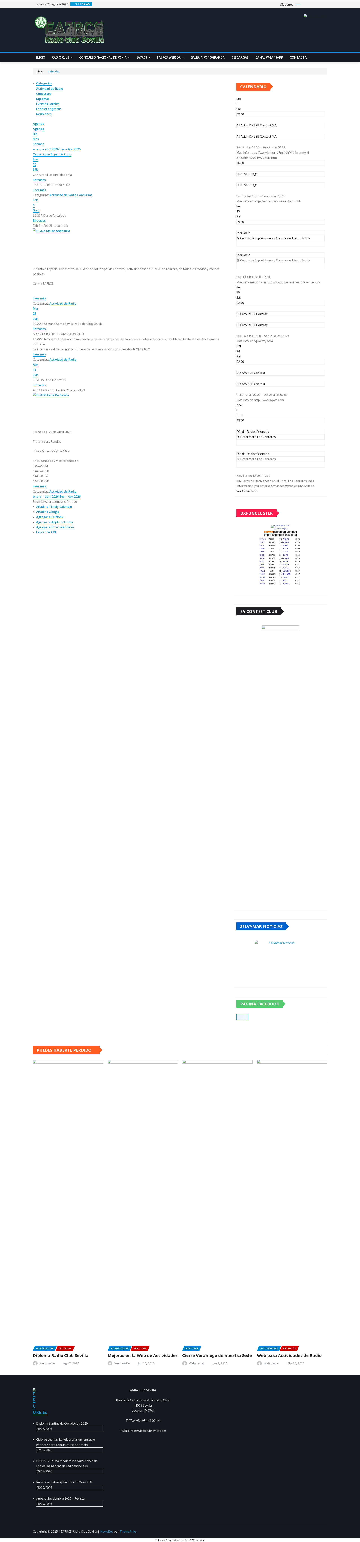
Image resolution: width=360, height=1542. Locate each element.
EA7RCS (142, 57)
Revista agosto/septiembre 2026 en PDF (64, 1482)
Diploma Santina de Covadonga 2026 (62, 1423)
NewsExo (106, 1531)
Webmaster (47, 1363)
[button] (55, 502)
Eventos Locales (47, 104)
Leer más (39, 190)
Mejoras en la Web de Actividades (143, 1355)
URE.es (40, 1412)
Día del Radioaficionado (253, 454)
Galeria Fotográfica (207, 57)
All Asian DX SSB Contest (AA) (257, 136)
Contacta (299, 57)
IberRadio (243, 255)
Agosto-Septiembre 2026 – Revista (60, 1498)
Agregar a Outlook (49, 517)
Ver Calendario (246, 491)
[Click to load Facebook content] (242, 1017)
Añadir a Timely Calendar (54, 507)
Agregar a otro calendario (55, 527)
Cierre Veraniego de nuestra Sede (217, 1355)
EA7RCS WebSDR (169, 57)
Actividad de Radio (49, 89)
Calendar (54, 71)
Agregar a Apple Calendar (55, 522)
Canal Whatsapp (269, 57)
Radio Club (61, 57)
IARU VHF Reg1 (247, 185)
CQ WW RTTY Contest (252, 325)
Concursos (43, 94)
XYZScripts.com (197, 1540)
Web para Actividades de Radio (289, 1355)
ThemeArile (128, 1531)
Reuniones (44, 114)
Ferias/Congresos (49, 109)
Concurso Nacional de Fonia (103, 57)
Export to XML (46, 532)
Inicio (40, 57)
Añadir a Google (47, 512)
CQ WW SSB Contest (251, 384)
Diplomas (42, 99)
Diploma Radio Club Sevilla (60, 1355)
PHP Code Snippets (165, 1540)
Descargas (240, 57)
